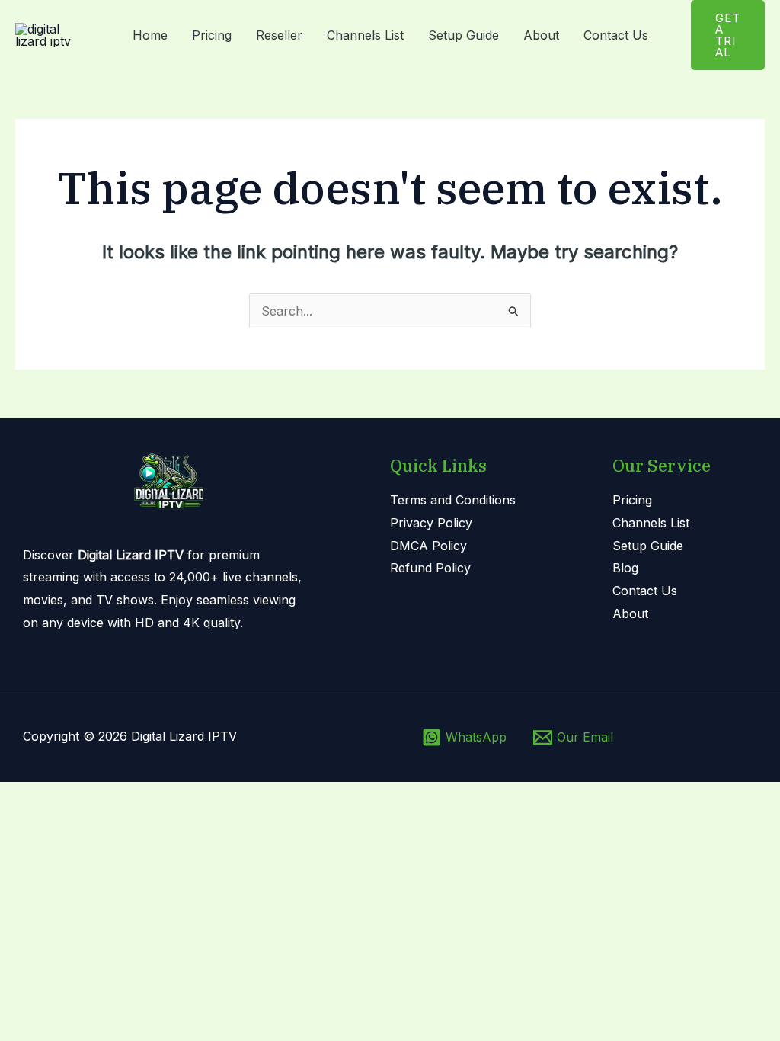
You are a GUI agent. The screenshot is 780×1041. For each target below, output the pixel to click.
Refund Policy (430, 567)
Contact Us (615, 35)
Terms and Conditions (453, 500)
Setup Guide (463, 35)
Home (150, 35)
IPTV (222, 736)
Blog (625, 567)
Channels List (365, 35)
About (541, 35)
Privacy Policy (431, 522)
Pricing (212, 35)
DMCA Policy (428, 545)
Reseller (279, 35)
